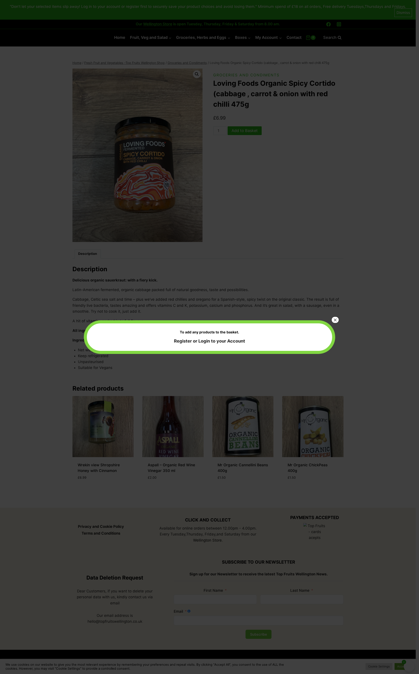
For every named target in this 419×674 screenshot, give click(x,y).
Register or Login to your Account (209, 341)
